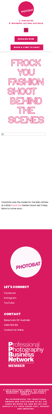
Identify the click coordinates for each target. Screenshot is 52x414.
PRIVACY (26, 395)
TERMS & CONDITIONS (32, 393)
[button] (26, 30)
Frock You (16, 205)
